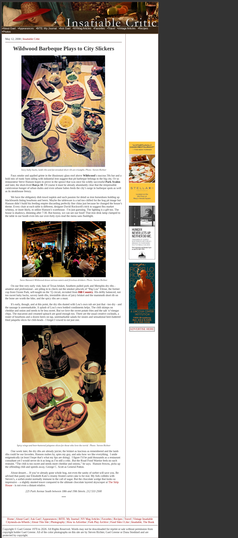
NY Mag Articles (90, 518)
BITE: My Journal (47, 28)
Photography (58, 522)
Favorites (99, 28)
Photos (7, 31)
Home (10, 518)
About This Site (40, 522)
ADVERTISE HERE (142, 329)
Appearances (26, 28)
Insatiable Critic (31, 38)
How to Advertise (76, 522)
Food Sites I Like (119, 522)
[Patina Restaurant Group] (142, 201)
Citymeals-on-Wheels (18, 522)
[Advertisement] (142, 87)
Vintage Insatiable (143, 518)
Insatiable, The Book (142, 522)
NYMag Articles (82, 28)
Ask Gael (65, 28)
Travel (111, 28)
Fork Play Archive (98, 522)
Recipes (143, 28)
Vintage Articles (127, 28)
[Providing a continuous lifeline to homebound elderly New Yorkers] (142, 258)
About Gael (9, 28)
